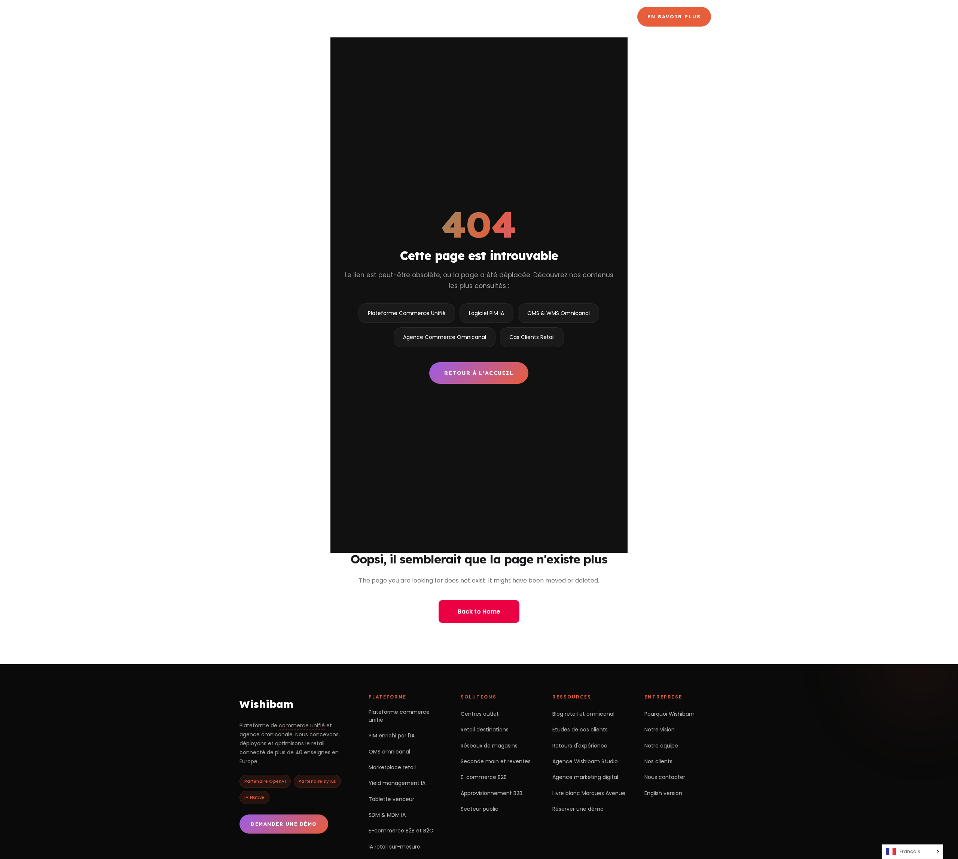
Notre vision (659, 729)
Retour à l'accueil (478, 373)
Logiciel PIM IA (486, 313)
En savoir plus (674, 16)
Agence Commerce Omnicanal (537, 16)
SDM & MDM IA (387, 815)
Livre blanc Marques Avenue (588, 793)
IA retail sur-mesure (394, 846)
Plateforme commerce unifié (399, 716)
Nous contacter (664, 777)
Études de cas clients (580, 729)
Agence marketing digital (585, 777)
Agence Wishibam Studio (585, 761)
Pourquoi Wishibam (669, 714)
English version (663, 793)
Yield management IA (397, 783)
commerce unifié (302, 725)
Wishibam (266, 703)
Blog (608, 16)
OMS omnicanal (389, 751)
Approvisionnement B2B (491, 793)
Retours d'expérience (579, 745)
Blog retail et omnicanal (583, 714)
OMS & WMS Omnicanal (558, 313)
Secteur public (479, 809)
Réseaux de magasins (489, 745)
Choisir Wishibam (388, 16)
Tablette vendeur (391, 799)
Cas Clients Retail (532, 337)
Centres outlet (480, 714)
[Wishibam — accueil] (292, 16)
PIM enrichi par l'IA (392, 735)
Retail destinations (485, 729)
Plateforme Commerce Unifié (407, 313)
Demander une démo (284, 824)
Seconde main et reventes (496, 761)
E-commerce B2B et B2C (401, 830)
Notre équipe (661, 745)
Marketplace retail (392, 767)
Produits (454, 16)
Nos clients (658, 761)
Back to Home (479, 611)
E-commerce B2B (484, 777)
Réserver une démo (578, 809)
